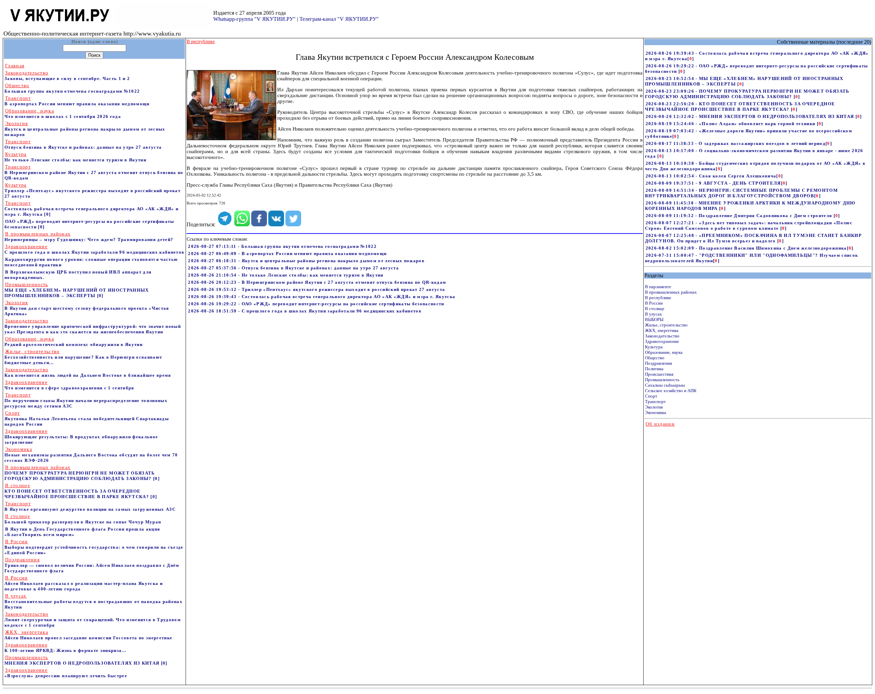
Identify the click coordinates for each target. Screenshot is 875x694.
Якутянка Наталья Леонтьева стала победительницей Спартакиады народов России (86, 419)
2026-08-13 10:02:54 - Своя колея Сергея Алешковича (711, 175)
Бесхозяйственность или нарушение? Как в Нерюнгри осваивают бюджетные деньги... (83, 357)
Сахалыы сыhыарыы (665, 385)
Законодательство (662, 335)
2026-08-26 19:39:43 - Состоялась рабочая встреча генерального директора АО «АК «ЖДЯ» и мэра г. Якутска (321, 296)
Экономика (655, 412)
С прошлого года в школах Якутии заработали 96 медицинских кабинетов (94, 249)
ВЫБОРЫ (654, 319)
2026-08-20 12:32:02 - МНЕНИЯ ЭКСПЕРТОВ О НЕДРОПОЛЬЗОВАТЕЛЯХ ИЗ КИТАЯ (751, 116)
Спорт (651, 396)
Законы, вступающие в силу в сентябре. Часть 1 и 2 (67, 75)
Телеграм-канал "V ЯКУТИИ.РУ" (339, 19)
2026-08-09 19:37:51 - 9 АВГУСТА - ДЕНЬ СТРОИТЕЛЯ (713, 183)
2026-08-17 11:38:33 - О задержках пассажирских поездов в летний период (735, 143)
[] (690, 58)
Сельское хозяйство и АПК (671, 390)
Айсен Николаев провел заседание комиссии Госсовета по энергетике (88, 635)
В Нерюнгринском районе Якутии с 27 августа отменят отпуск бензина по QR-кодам (94, 172)
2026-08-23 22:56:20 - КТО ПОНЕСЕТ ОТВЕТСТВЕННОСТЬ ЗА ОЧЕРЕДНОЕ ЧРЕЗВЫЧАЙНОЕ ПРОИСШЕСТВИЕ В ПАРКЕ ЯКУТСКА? (740, 106)
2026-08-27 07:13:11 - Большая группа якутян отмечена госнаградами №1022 (282, 246)
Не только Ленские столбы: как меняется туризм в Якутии (75, 157)
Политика (654, 368)
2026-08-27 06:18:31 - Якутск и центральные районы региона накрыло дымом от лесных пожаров (306, 260)
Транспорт (655, 401)
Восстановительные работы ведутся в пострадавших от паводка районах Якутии (93, 601)
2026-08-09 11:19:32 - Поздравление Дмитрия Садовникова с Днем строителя (740, 215)
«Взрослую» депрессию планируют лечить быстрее (65, 673)
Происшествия (659, 374)
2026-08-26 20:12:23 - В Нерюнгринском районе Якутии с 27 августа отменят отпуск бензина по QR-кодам (317, 282)
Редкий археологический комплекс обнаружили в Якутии (73, 341)
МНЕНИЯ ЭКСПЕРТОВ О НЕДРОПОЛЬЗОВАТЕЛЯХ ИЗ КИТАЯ (82, 660)
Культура (654, 346)
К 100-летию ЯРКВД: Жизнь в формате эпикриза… (65, 647)
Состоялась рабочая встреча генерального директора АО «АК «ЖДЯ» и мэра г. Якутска (91, 209)
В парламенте (658, 286)
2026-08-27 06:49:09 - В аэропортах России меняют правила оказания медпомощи (287, 253)
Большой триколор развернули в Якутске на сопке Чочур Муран (82, 519)
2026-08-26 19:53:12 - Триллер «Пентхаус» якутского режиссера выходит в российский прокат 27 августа (316, 289)
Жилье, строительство (666, 325)
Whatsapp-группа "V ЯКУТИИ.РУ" (254, 19)
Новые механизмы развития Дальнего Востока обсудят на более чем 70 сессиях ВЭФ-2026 (91, 455)
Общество (654, 357)
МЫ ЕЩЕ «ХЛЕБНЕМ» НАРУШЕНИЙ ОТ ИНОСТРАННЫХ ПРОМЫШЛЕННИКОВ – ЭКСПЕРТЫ (76, 290)
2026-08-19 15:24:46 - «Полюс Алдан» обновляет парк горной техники (731, 123)
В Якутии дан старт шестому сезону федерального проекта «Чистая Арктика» (86, 308)
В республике (658, 297)
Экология (654, 407)
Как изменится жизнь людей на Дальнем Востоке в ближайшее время (87, 372)
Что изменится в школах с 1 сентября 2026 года (62, 113)
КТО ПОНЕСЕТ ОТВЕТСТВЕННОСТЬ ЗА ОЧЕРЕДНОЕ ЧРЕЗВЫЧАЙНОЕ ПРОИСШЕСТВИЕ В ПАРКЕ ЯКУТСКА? (77, 491)
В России (654, 303)
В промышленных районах (671, 292)
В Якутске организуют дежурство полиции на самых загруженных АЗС (90, 506)
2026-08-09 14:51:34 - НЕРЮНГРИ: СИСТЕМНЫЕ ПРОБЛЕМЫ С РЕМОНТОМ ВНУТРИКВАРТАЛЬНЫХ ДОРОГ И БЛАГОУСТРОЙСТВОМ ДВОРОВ (741, 193)
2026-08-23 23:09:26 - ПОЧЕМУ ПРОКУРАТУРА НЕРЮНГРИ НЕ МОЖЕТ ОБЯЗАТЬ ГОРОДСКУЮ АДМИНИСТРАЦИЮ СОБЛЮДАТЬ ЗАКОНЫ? (747, 94)
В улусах (653, 314)
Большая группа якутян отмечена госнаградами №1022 (72, 88)
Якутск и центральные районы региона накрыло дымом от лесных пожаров (84, 129)
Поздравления (658, 363)
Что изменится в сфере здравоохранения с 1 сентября (69, 385)
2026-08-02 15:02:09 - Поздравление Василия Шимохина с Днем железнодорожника (746, 248)
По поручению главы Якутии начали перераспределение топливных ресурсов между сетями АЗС (85, 400)
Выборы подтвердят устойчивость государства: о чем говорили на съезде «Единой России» (94, 547)
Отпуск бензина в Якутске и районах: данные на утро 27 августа (83, 144)
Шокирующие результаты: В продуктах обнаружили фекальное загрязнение (81, 437)
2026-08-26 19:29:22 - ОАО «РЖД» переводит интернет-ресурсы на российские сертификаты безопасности (316, 303)
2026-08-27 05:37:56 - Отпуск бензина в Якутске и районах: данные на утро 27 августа (293, 267)
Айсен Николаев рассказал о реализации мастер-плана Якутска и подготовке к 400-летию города (83, 583)
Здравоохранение (662, 341)
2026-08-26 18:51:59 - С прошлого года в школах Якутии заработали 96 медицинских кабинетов (304, 310)
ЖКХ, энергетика (661, 330)
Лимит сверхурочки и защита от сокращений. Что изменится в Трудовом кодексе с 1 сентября (92, 620)
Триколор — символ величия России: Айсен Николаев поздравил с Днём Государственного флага (91, 565)
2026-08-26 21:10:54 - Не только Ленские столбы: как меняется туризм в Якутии (285, 275)
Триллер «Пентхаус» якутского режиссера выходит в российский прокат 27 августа (92, 191)
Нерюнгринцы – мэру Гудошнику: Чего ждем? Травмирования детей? (88, 236)
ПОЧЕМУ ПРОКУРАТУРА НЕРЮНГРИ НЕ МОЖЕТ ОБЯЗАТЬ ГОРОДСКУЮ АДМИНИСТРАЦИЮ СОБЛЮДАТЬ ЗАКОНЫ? (79, 473)
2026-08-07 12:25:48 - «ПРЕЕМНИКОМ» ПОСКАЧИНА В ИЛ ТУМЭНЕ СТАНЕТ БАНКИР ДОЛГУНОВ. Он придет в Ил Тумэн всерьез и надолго (753, 238)
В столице (654, 308)
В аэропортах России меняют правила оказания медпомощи (77, 101)
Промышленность (662, 379)
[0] (47, 214)
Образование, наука (664, 352)
